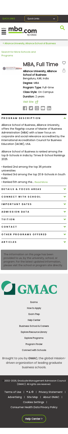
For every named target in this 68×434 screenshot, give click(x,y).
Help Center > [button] (34, 419)
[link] (34, 287)
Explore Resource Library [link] (34, 332)
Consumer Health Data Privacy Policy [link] (34, 407)
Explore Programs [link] (34, 337)
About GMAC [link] (51, 397)
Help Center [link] (34, 320)
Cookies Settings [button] (33, 402)
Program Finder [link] (34, 344)
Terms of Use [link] (12, 392)
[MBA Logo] (23, 30)
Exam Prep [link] (34, 314)
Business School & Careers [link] (34, 326)
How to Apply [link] (34, 308)
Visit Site (28, 102)
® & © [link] (30, 392)
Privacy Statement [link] (51, 392)
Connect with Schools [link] (34, 350)
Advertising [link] (15, 397)
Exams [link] (34, 302)
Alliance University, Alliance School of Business (30, 43)
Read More (41, 182)
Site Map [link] (32, 397)
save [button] (64, 63)
